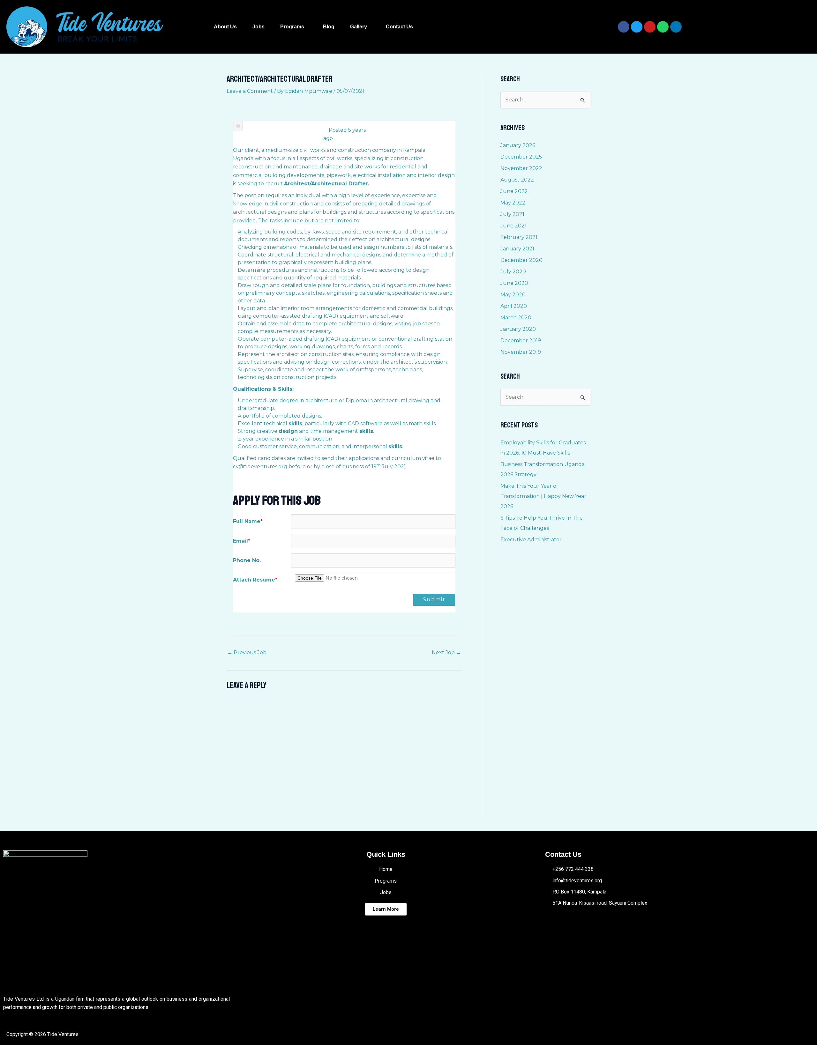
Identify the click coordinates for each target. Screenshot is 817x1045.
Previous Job (246, 652)
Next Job (446, 652)
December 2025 (521, 157)
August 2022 (517, 180)
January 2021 (517, 249)
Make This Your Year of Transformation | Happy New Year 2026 (543, 496)
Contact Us (399, 26)
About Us (225, 26)
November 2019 (520, 352)
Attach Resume (255, 580)
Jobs (258, 26)
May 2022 (512, 203)
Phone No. (247, 560)
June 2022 (514, 191)
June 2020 (514, 283)
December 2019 (520, 340)
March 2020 (515, 318)
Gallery (358, 26)
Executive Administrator (531, 540)
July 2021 (512, 214)
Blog (328, 26)
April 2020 (513, 306)
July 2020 (513, 272)
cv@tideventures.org (260, 466)
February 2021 (518, 237)
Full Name (248, 521)
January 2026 (517, 145)
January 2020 (518, 329)
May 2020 (513, 295)
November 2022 (521, 168)
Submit (434, 600)
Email (241, 541)
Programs (292, 26)
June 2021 (513, 226)
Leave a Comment (250, 91)
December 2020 (521, 260)
